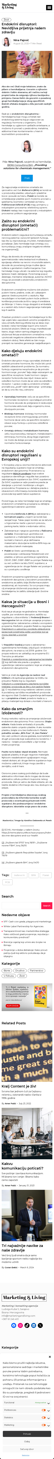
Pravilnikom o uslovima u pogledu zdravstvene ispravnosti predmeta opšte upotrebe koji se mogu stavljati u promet (26, 632)
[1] (17, 249)
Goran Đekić (11, 1267)
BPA (33, 875)
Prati (27, 178)
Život (6, 19)
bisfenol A (19, 875)
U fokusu (9, 976)
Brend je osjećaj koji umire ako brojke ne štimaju (25, 944)
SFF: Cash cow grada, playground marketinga (27, 921)
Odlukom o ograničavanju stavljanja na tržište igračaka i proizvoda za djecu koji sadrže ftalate (26, 685)
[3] (3, 662)
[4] (3, 689)
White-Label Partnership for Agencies (23, 926)
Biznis (7, 970)
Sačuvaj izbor (27, 1449)
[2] (3, 637)
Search (8, 896)
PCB (7, 882)
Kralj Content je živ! (19, 1086)
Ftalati (46, 875)
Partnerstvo (36, 970)
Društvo (20, 970)
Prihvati (27, 1434)
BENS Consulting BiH (20, 165)
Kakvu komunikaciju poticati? (22, 1166)
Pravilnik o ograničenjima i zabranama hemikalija (27, 659)
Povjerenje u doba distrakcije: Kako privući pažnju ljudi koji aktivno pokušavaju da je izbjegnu (25, 953)
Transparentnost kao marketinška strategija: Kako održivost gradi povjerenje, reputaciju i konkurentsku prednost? (26, 934)
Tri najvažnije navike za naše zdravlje (22, 1248)
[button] (49, 1356)
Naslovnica (25, 1455)
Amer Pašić (10, 1104)
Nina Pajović (21, 40)
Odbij (27, 1441)
